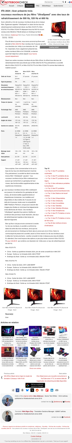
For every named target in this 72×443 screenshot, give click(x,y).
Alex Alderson (38, 396)
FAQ (37, 6)
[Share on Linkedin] (52, 390)
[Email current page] (57, 390)
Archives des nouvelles (55, 426)
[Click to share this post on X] (32, 390)
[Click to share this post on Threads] (22, 390)
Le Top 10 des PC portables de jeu (57, 176)
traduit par (14, 35)
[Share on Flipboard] (47, 390)
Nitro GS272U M (17, 44)
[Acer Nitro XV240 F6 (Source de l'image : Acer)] (35, 297)
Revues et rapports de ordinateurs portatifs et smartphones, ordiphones (22, 426)
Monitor (10, 37)
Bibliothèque (46, 6)
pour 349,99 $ (12, 241)
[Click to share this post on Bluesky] (27, 390)
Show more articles (35, 368)
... (69, 6)
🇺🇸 (39, 35)
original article (28, 396)
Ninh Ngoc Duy (27, 411)
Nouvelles (29, 6)
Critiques (20, 6)
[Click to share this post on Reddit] (37, 390)
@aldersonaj (57, 401)
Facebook (66, 417)
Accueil (11, 6)
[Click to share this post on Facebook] (17, 390)
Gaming (4, 37)
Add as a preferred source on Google (37, 385)
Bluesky (67, 401)
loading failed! (44, 47)
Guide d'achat (58, 6)
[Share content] (13, 390)
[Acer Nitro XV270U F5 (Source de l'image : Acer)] (58, 297)
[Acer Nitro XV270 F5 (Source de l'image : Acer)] (12, 297)
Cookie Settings (36, 436)
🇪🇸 (42, 35)
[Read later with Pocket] (42, 390)
